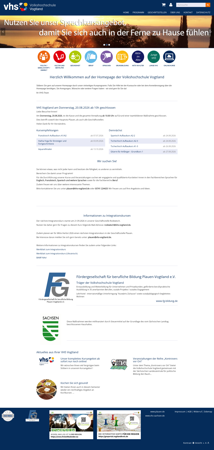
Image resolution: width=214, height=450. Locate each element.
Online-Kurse (169, 65)
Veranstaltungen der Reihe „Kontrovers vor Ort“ (155, 360)
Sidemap (208, 411)
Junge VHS (154, 65)
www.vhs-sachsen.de (155, 415)
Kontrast (187, 443)
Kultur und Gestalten (59, 66)
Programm (138, 12)
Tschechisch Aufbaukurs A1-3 (124, 146)
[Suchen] (207, 5)
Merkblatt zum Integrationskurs (51, 249)
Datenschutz (203, 12)
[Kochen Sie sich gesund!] (46, 389)
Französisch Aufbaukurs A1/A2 (52, 135)
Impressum (180, 411)
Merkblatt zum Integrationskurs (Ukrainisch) (57, 253)
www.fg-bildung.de (167, 301)
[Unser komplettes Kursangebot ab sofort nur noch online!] (46, 360)
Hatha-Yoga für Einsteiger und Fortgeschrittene (52, 142)
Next (211, 32)
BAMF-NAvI (41, 257)
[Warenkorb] (164, 5)
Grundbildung (122, 65)
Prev (3, 32)
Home (126, 12)
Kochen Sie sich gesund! (74, 383)
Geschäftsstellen (157, 12)
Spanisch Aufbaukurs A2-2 (123, 135)
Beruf (91, 65)
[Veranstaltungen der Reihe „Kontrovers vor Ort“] (119, 365)
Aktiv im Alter (138, 65)
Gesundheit (75, 65)
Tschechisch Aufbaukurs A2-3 (124, 141)
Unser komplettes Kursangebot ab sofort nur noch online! (80, 360)
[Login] (171, 5)
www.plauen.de (157, 411)
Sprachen (107, 65)
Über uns (175, 12)
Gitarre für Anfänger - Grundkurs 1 (127, 151)
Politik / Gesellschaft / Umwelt (44, 67)
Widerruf (198, 411)
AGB (189, 411)
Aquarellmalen (45, 149)
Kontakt (188, 12)
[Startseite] (30, 5)
